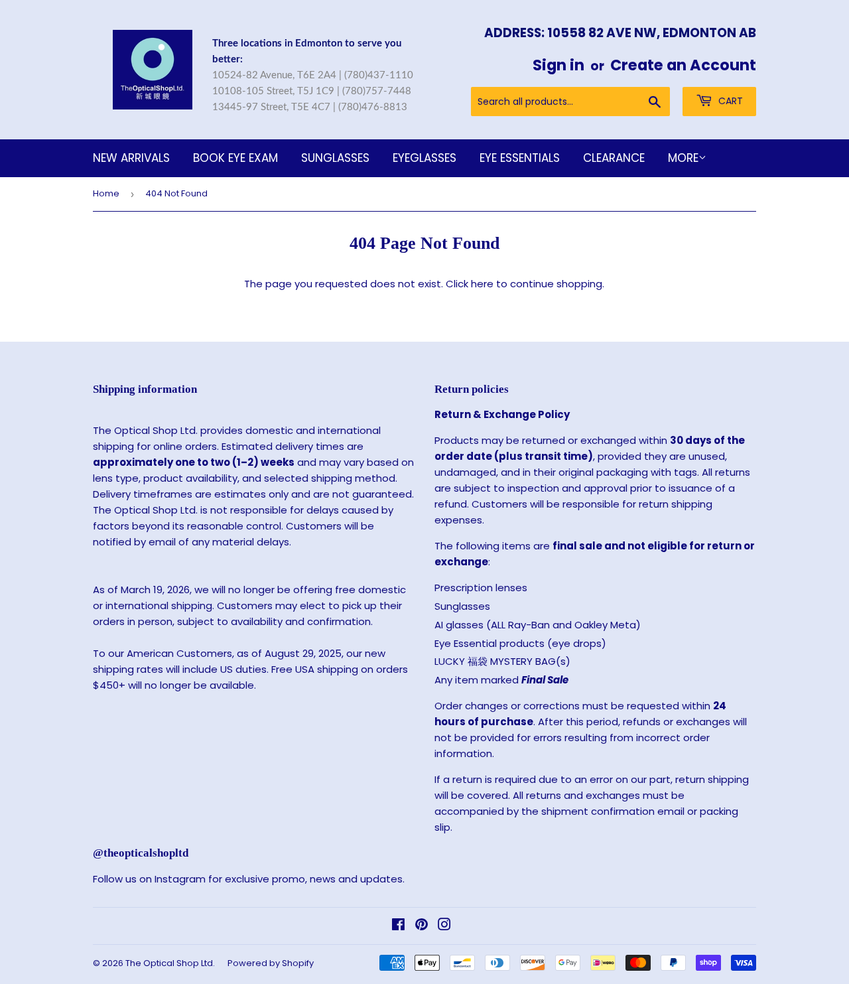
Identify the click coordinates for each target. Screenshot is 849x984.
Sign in (558, 65)
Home (106, 193)
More (683, 158)
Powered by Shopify (271, 963)
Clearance (614, 158)
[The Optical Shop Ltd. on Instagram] (444, 926)
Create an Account (683, 65)
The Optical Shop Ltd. (170, 963)
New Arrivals (131, 158)
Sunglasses (335, 158)
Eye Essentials (520, 158)
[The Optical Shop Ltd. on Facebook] (398, 926)
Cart (729, 100)
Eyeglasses (424, 158)
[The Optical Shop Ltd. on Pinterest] (421, 926)
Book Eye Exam (235, 158)
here (482, 284)
